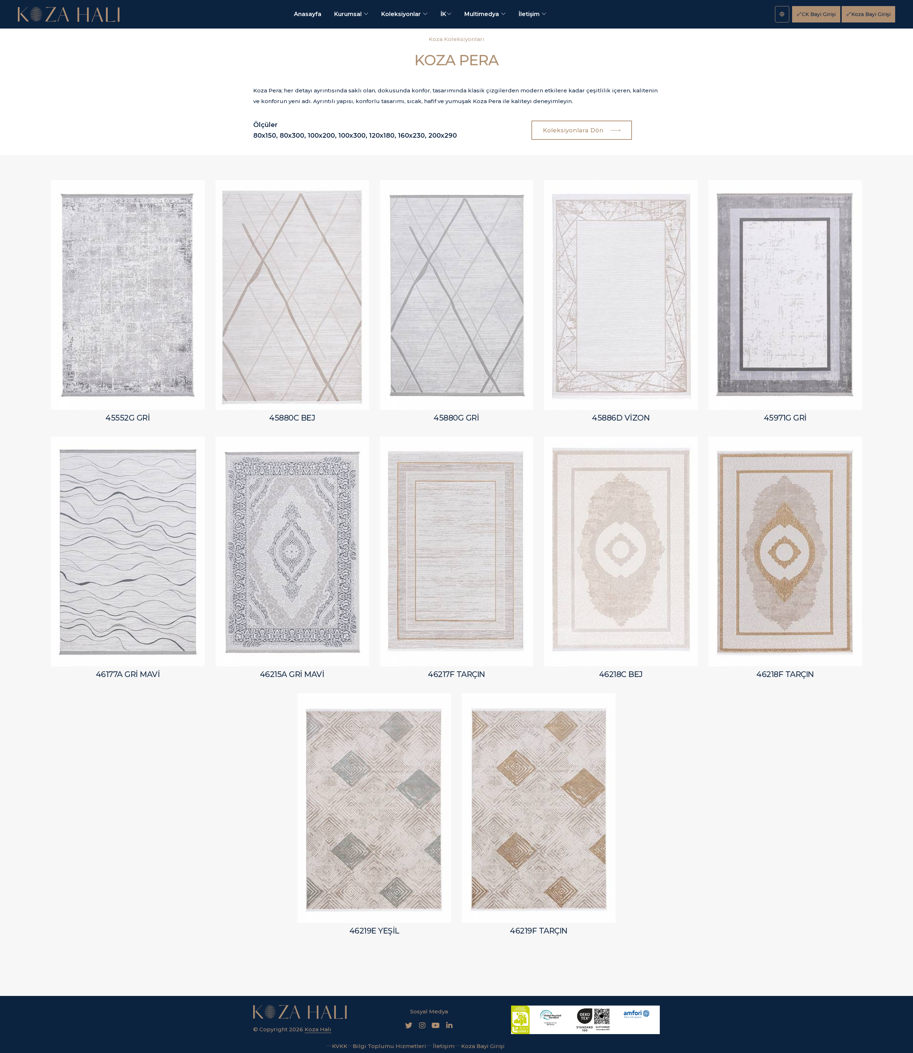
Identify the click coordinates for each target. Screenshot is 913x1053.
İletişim (530, 14)
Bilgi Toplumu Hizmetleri (389, 1046)
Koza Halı (318, 1029)
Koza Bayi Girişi (871, 14)
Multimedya (482, 14)
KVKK (339, 1046)
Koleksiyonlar (401, 14)
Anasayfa (307, 14)
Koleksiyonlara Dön (574, 130)
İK (443, 14)
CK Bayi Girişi (819, 14)
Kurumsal (348, 14)
